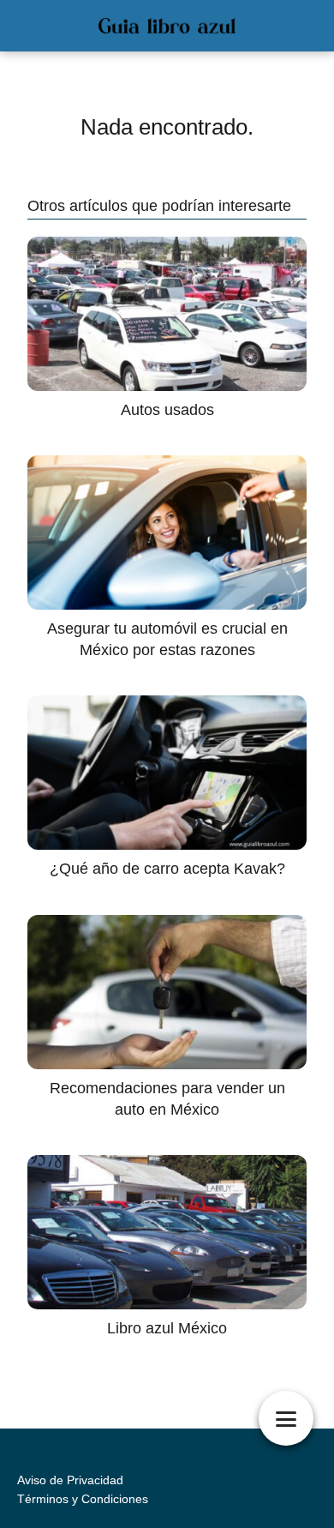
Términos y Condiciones (82, 1499)
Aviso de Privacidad (70, 1480)
